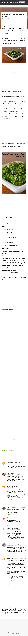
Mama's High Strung (12, 528)
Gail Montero (10, 558)
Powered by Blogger (14, 633)
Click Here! (22, 2)
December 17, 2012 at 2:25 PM (13, 529)
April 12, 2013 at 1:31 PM (20, 558)
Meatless (4, 450)
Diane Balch (10, 473)
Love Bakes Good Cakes (13, 462)
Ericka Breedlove (12, 486)
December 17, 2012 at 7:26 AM (18, 507)
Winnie (9, 518)
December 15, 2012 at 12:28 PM (14, 487)
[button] (3, 21)
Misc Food (11, 450)
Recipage (16, 272)
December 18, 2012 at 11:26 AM (14, 545)
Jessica (9, 507)
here (19, 279)
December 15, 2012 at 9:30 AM (14, 474)
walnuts (11, 229)
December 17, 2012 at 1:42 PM (17, 517)
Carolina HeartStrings (13, 544)
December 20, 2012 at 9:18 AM (18, 497)
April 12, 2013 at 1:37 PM (17, 574)
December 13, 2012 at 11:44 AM (14, 464)
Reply (8, 470)
